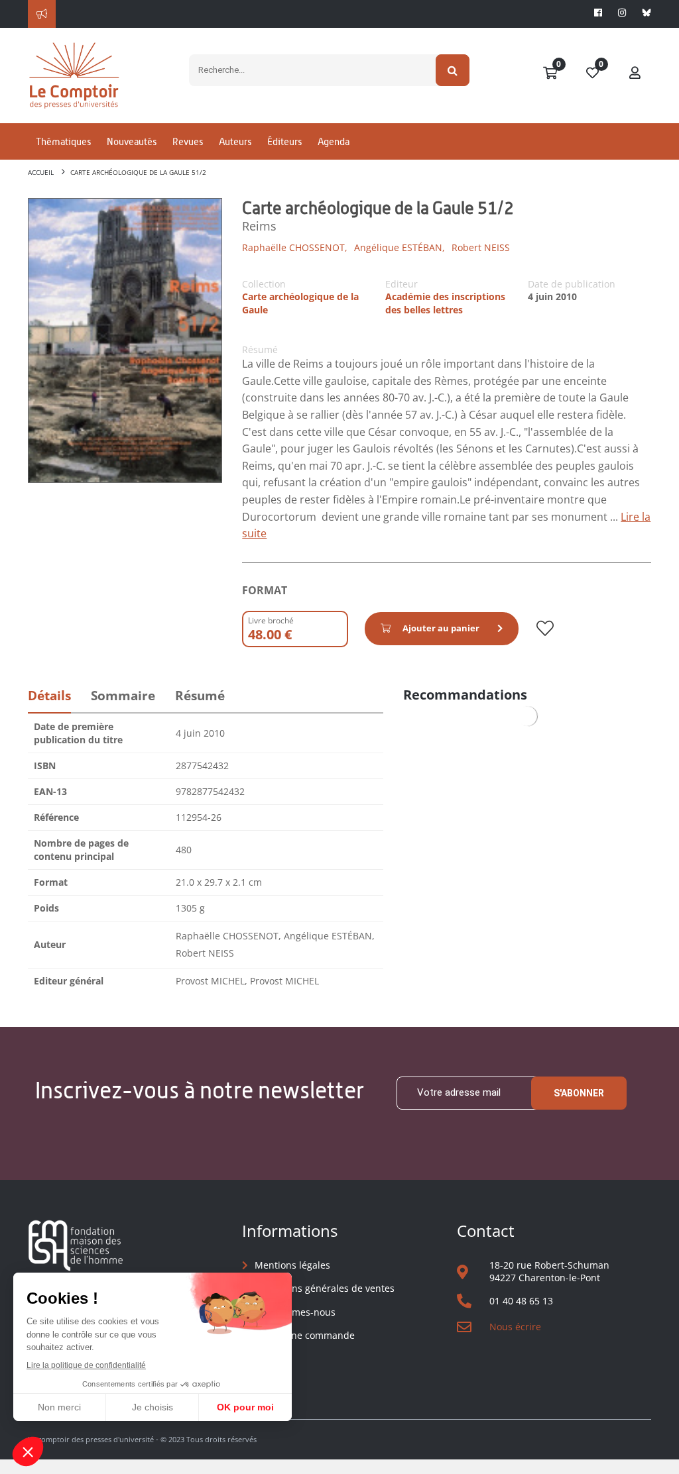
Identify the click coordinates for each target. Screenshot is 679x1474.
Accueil (41, 172)
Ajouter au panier (441, 628)
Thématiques (63, 141)
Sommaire (123, 695)
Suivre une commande (305, 1335)
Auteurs (235, 141)
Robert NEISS (481, 247)
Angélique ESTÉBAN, (399, 247)
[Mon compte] (635, 73)
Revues (187, 141)
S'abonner (579, 1093)
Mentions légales (292, 1265)
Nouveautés (131, 141)
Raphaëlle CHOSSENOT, (294, 247)
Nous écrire (515, 1326)
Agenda (333, 141)
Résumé (200, 695)
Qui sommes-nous (295, 1312)
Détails (49, 695)
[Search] (452, 70)
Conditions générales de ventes (325, 1288)
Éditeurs (284, 141)
